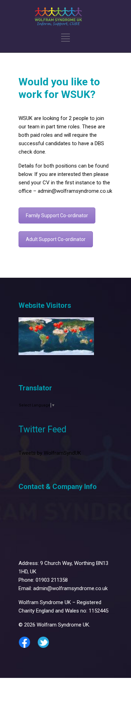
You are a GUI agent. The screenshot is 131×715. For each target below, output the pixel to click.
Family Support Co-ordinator (57, 215)
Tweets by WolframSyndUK (50, 453)
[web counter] (56, 353)
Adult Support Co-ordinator (56, 239)
